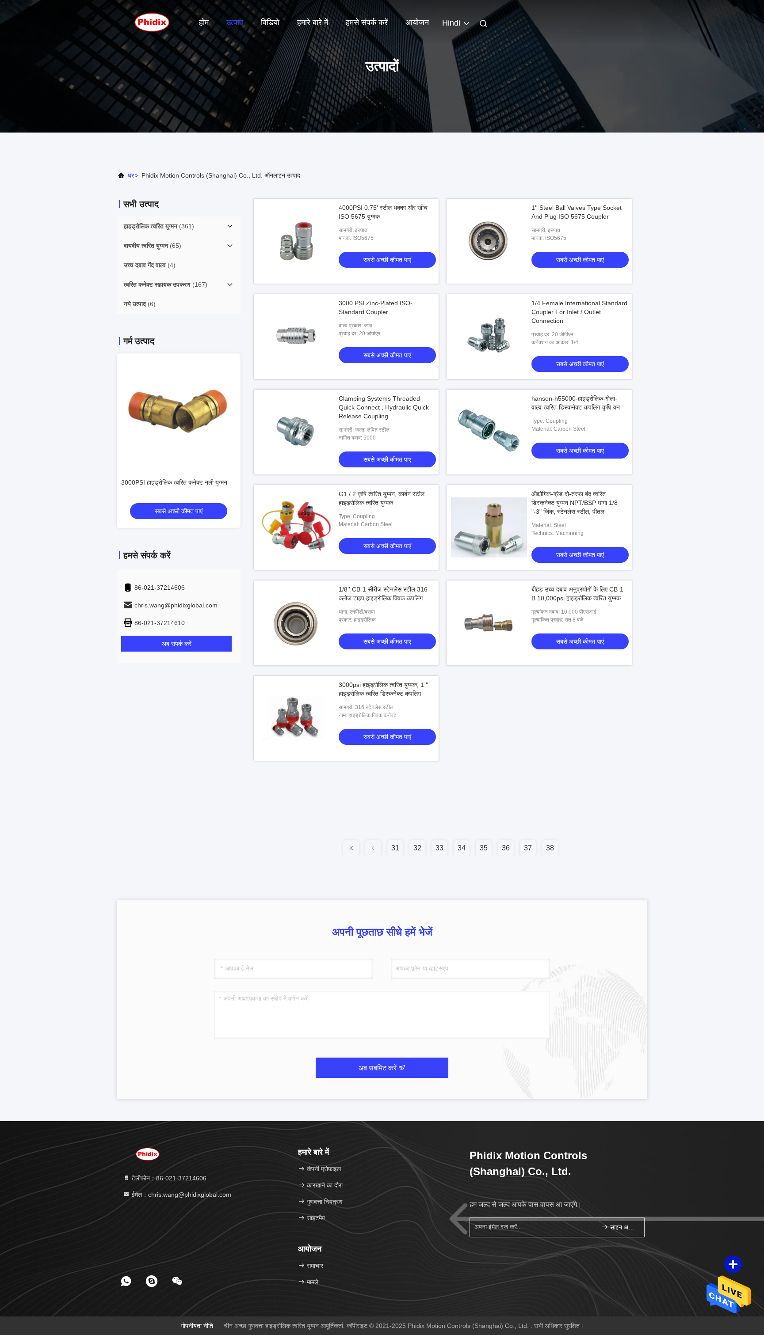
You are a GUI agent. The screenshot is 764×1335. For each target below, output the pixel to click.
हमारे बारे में (312, 22)
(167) (165, 284)
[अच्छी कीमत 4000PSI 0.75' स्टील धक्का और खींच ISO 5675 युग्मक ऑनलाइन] (296, 241)
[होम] (152, 22)
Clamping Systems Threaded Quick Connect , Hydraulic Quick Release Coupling (384, 407)
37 (528, 848)
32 (417, 848)
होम (204, 22)
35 (484, 848)
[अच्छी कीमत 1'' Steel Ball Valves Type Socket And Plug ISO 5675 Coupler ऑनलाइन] (489, 241)
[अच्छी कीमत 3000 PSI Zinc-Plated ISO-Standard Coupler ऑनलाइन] (296, 337)
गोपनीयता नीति (197, 1325)
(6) (140, 303)
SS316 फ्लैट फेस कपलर (149, 482)
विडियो (270, 22)
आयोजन (417, 22)
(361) (159, 226)
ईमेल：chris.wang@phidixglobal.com (180, 1194)
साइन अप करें (622, 1227)
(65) (152, 245)
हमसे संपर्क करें (367, 22)
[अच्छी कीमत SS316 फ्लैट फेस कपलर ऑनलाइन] (178, 410)
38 (550, 848)
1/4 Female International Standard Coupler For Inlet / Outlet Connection (579, 312)
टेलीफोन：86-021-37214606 (168, 1178)
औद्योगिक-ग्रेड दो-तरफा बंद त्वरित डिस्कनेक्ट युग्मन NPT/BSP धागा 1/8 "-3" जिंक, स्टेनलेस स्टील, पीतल (574, 502)
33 (439, 848)
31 (395, 848)
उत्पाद (234, 22)
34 (462, 848)
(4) (150, 265)
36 (506, 848)
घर (131, 175)
